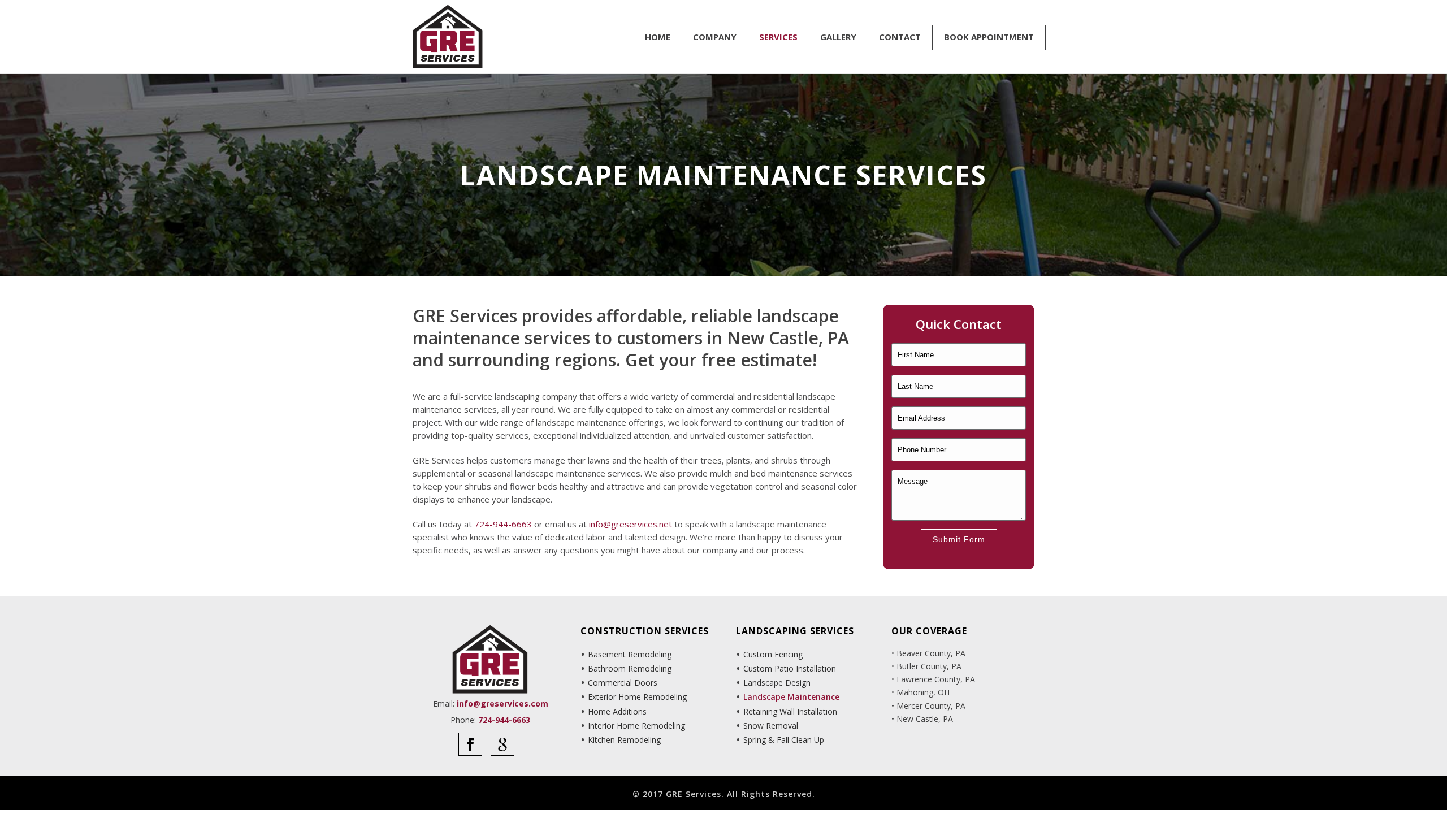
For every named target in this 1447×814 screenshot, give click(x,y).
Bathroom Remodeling (629, 668)
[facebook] (470, 744)
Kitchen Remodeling (624, 739)
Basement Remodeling (629, 654)
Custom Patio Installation (789, 668)
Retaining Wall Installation (790, 711)
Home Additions (617, 711)
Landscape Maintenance (791, 696)
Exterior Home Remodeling (637, 696)
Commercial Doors (622, 682)
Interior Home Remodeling (636, 725)
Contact (900, 36)
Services (778, 36)
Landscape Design (777, 682)
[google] (502, 744)
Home (657, 36)
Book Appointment (989, 36)
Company (715, 36)
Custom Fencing (773, 654)
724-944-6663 (503, 524)
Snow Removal (770, 725)
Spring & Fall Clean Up (783, 739)
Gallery (838, 36)
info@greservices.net (630, 524)
